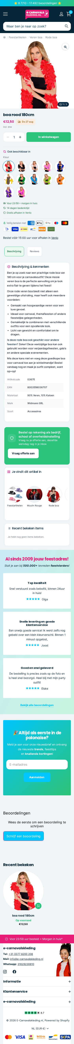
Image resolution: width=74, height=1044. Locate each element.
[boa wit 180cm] (34, 166)
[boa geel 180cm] (8, 179)
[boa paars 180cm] (8, 192)
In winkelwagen (48, 137)
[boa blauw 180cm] (60, 166)
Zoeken (66, 26)
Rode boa (51, 37)
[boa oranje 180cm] (60, 179)
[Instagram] (5, 971)
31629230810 (26, 963)
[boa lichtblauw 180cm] (34, 179)
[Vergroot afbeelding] (65, 46)
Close (37, 981)
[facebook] (14, 971)
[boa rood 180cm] (8, 166)
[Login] (61, 14)
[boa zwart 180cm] (21, 166)
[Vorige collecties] (10, 479)
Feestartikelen (17, 37)
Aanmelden (37, 777)
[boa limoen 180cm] (47, 179)
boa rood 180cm (23, 915)
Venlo (54, 237)
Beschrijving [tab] (14, 251)
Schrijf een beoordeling (23, 836)
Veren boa (36, 37)
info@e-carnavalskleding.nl (26, 958)
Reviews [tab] (34, 251)
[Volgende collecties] (10, 511)
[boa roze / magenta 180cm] (21, 192)
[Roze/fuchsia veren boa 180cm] (47, 166)
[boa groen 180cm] (21, 179)
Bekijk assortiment (5, 14)
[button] (20, 137)
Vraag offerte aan (23, 453)
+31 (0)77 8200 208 (21, 954)
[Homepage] (4, 37)
